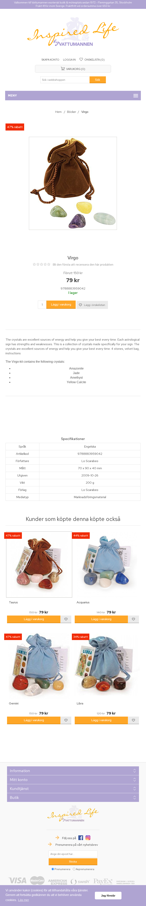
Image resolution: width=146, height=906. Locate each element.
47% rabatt (15, 127)
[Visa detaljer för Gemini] (39, 666)
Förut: (68, 273)
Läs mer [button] (23, 900)
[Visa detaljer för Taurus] (39, 564)
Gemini (13, 703)
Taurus (13, 602)
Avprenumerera (85, 869)
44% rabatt (80, 535)
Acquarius (83, 602)
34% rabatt (80, 637)
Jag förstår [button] (108, 895)
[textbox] (65, 79)
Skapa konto (50, 59)
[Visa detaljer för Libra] (107, 666)
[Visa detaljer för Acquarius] (107, 564)
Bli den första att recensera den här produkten (83, 265)
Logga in (69, 59)
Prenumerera (62, 869)
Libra (80, 703)
